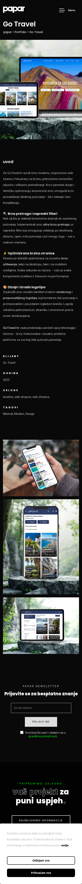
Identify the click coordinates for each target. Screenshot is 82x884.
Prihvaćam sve (41, 873)
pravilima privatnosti (43, 736)
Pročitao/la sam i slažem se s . (45, 734)
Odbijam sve (41, 860)
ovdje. (65, 845)
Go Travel (9, 362)
